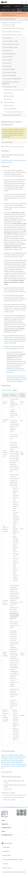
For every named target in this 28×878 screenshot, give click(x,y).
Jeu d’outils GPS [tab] (7, 50)
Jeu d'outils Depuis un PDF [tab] (10, 41)
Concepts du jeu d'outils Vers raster (13, 112)
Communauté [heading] (4, 824)
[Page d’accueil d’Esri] (4, 2)
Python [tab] (14, 390)
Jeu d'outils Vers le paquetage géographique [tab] (10, 82)
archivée (21, 129)
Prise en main (9, 10)
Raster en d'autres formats (10, 108)
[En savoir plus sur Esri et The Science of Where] (4, 814)
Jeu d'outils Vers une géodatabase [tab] (12, 78)
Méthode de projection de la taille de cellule (13, 757)
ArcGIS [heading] (3, 820)
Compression (21, 376)
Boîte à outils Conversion (9, 24)
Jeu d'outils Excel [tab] (7, 38)
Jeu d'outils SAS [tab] (7, 66)
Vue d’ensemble (7, 6)
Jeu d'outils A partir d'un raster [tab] (11, 44)
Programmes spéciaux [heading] (6, 834)
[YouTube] (25, 814)
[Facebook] (18, 811)
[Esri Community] (18, 814)
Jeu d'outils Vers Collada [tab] (9, 72)
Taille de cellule (19, 755)
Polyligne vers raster (8, 105)
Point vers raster (7, 99)
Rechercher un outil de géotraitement (14, 797)
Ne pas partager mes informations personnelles (14, 872)
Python (26, 10)
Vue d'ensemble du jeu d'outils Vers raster (14, 89)
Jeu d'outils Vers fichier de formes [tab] (12, 115)
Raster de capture (16, 766)
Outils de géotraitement (16, 22)
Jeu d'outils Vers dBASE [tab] (9, 75)
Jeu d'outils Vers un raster (9, 26)
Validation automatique (7, 755)
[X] (21, 811)
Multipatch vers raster (9, 96)
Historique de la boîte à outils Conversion (12, 34)
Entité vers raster (17, 300)
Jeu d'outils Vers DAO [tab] (9, 69)
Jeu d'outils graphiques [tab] (9, 53)
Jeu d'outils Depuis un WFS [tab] (10, 47)
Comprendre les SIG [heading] (6, 827)
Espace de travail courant (16, 758)
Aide (13, 10)
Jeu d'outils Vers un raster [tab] (10, 86)
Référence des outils (19, 10)
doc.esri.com (12, 15)
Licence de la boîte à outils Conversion (11, 31)
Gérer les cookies (7, 868)
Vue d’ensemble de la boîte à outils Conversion (13, 28)
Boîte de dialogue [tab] (6, 390)
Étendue (3, 760)
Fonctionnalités (17, 6)
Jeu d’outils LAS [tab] (7, 63)
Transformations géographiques (15, 760)
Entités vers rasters (8, 93)
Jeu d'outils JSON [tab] (7, 56)
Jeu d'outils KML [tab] (7, 60)
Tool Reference (5, 22)
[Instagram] (21, 814)
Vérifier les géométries (15, 308)
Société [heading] (3, 831)
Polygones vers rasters (9, 102)
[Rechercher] (22, 2)
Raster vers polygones (9, 289)
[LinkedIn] (25, 811)
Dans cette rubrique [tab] (7, 142)
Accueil (3, 10)
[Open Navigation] (26, 2)
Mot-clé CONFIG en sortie (8, 762)
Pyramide (16, 764)
